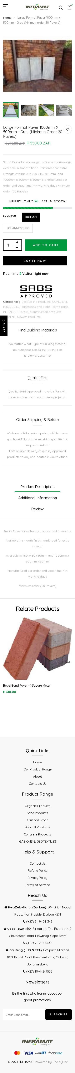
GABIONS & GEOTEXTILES (37, 841)
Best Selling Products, (37, 302)
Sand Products (37, 813)
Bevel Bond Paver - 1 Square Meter (26, 685)
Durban (31, 217)
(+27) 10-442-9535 (38, 971)
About (37, 776)
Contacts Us (37, 784)
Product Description (37, 486)
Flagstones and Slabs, (36, 307)
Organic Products (37, 806)
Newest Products (29, 317)
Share (3, 328)
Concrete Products (37, 834)
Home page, (60, 307)
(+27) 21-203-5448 (38, 943)
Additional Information (37, 497)
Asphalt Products (37, 827)
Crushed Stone (37, 820)
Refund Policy (38, 871)
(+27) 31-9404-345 (38, 922)
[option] (37, 65)
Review (37, 509)
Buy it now (35, 261)
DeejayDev (60, 1062)
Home (7, 17)
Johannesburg (17, 228)
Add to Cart (46, 245)
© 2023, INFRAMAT (21, 1062)
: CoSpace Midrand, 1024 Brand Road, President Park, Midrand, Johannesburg (38, 957)
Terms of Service (37, 885)
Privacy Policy (38, 878)
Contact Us (38, 863)
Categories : (11, 302)
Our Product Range (38, 769)
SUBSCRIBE (58, 1014)
